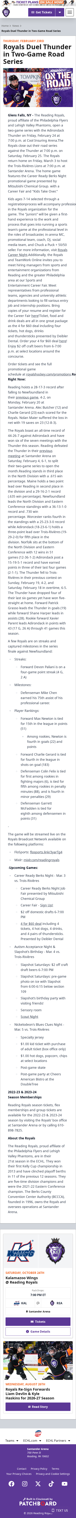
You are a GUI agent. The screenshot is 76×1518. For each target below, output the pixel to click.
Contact (21, 1468)
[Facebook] (11, 1484)
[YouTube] (64, 1484)
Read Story (40, 1407)
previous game (27, 397)
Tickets (40, 1322)
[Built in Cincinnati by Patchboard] (38, 1502)
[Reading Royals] (6, 12)
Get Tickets (44, 12)
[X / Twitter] (38, 1484)
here (34, 315)
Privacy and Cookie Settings (53, 1474)
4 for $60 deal (31, 923)
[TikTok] (51, 1484)
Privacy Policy (39, 1468)
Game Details (40, 1332)
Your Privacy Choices (19, 1474)
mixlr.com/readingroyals (41, 860)
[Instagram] (25, 1484)
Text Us (62, 1510)
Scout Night (29, 1016)
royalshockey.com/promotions (48, 374)
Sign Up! (46, 905)
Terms (55, 1468)
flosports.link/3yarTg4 (46, 852)
